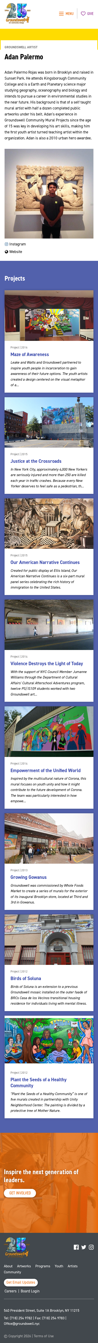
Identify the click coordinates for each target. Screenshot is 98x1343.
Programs (42, 1266)
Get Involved (20, 1193)
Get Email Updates (20, 1282)
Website (15, 252)
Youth (59, 1266)
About (8, 1266)
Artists (72, 1266)
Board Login (30, 1291)
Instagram (17, 244)
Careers (11, 1291)
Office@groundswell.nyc (22, 1323)
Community (12, 1272)
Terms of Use (44, 1336)
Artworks (24, 1266)
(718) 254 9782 (21, 1318)
